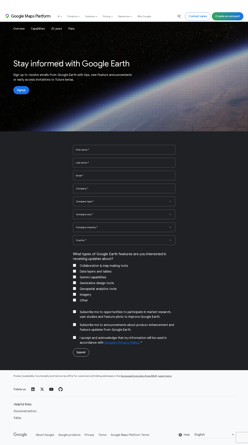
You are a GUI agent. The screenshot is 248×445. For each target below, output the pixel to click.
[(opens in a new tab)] (20, 434)
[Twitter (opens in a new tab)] (42, 389)
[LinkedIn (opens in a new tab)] (33, 389)
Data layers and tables (95, 271)
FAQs (17, 418)
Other (84, 300)
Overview (19, 28)
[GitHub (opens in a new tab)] (60, 389)
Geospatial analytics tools (98, 289)
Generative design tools (97, 283)
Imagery (85, 294)
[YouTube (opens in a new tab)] (51, 389)
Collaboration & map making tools (104, 266)
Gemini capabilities (93, 277)
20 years (56, 28)
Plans (71, 28)
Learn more (165, 375)
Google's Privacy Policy (121, 342)
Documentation (25, 411)
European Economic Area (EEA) (139, 375)
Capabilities (38, 28)
